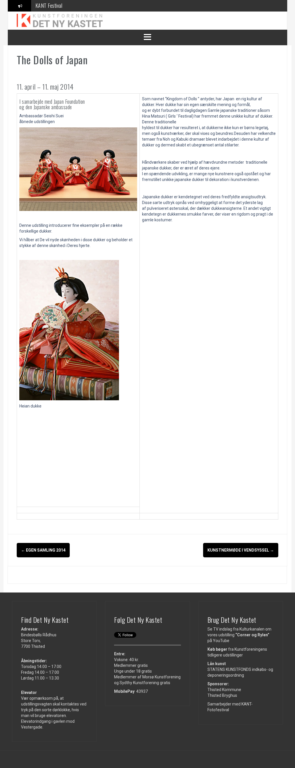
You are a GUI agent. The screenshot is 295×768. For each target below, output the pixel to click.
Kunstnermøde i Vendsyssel (240, 550)
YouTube (221, 640)
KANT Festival (49, 5)
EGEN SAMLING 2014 (43, 550)
